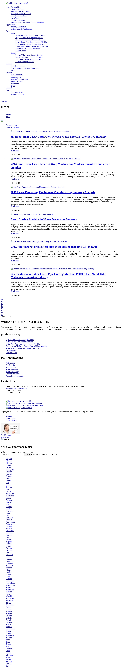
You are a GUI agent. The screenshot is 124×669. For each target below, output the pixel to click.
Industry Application (18, 27)
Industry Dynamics (13, 127)
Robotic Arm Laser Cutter (21, 14)
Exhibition (15, 83)
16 (2, 306)
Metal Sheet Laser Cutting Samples (29, 57)
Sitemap (9, 416)
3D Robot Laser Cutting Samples (28, 59)
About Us (9, 73)
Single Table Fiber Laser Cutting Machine (32, 42)
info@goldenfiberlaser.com (16, 388)
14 (2, 301)
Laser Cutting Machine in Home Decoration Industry (44, 219)
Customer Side (11, 353)
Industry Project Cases (19, 79)
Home (8, 114)
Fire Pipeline (11, 365)
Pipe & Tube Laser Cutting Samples (29, 55)
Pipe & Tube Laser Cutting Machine (20, 340)
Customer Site (16, 77)
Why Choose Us (17, 75)
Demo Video (11, 350)
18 (2, 310)
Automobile (10, 363)
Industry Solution (17, 94)
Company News (17, 92)
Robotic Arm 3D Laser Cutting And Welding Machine (26, 346)
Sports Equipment (12, 374)
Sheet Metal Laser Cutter (20, 11)
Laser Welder (21, 51)
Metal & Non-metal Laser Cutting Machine (27, 22)
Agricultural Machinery (15, 376)
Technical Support (18, 66)
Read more (15, 150)
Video (13, 33)
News (8, 90)
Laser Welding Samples (25, 62)
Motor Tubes (11, 367)
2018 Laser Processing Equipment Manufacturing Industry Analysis (53, 192)
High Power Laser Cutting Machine (29, 38)
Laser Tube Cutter (17, 9)
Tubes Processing (12, 372)
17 (2, 308)
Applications (11, 25)
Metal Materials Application (21, 29)
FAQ (13, 70)
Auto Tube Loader (18, 20)
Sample (13, 53)
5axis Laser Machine (19, 16)
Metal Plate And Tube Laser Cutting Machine (23, 344)
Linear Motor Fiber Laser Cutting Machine (32, 46)
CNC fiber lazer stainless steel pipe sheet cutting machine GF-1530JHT (55, 246)
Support (9, 64)
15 (2, 304)
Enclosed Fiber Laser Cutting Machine (30, 40)
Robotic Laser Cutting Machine (28, 49)
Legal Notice (11, 418)
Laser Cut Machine (13, 7)
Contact (9, 88)
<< (2, 299)
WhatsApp (5, 437)
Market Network (17, 81)
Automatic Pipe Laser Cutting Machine (30, 35)
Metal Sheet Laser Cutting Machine (19, 342)
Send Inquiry (6, 435)
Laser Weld (15, 18)
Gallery (9, 31)
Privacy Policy (11, 420)
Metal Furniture (12, 369)
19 (2, 312)
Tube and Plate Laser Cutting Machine (30, 44)
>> (2, 315)
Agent (13, 86)
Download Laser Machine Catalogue (25, 68)
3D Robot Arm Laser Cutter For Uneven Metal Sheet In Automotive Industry (59, 136)
